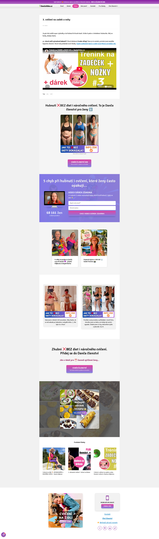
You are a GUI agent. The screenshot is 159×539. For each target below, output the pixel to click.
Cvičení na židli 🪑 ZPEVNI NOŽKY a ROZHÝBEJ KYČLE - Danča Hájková (53, 473)
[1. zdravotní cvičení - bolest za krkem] (79, 459)
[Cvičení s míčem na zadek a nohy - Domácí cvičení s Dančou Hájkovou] (105, 459)
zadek (51, 94)
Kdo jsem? (84, 6)
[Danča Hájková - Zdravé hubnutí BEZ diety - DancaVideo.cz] (46, 6)
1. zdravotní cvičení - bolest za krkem (79, 472)
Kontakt (92, 6)
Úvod (61, 6)
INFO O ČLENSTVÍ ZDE (98, 2)
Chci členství (107, 518)
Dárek (69, 6)
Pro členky (102, 6)
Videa (75, 6)
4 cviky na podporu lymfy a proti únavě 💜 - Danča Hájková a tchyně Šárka (63, 262)
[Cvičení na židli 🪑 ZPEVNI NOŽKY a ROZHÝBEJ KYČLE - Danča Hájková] (54, 459)
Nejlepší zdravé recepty (109, 522)
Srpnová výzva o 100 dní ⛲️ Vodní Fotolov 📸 (93, 261)
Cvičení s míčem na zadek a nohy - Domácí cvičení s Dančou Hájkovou (104, 473)
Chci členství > (113, 6)
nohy (47, 94)
